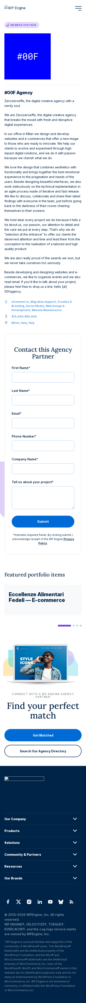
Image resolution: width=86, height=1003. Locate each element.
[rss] (71, 901)
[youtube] (50, 901)
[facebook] (7, 901)
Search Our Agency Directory (43, 751)
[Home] (40, 787)
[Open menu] (78, 8)
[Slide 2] (74, 626)
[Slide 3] (77, 626)
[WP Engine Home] (20, 8)
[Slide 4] (81, 626)
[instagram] (29, 901)
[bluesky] (60, 901)
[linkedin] (39, 901)
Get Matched (43, 735)
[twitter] (18, 901)
